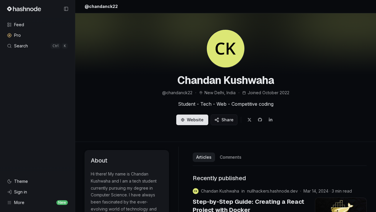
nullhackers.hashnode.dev (272, 190)
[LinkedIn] (270, 120)
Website (195, 119)
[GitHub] (260, 120)
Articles (204, 157)
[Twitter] (249, 120)
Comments (230, 157)
